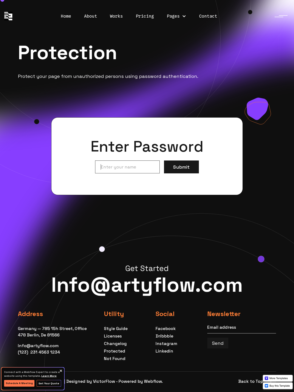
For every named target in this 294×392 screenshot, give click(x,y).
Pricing (145, 16)
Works (116, 16)
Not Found (114, 358)
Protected (114, 351)
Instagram (166, 343)
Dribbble (164, 336)
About (90, 16)
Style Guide (116, 328)
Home (66, 16)
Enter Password (147, 146)
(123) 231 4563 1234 (39, 352)
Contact (208, 16)
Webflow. (153, 381)
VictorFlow (104, 381)
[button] (176, 16)
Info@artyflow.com (147, 285)
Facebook (166, 328)
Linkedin (164, 351)
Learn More (49, 376)
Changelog (115, 343)
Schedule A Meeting (19, 383)
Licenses (113, 336)
